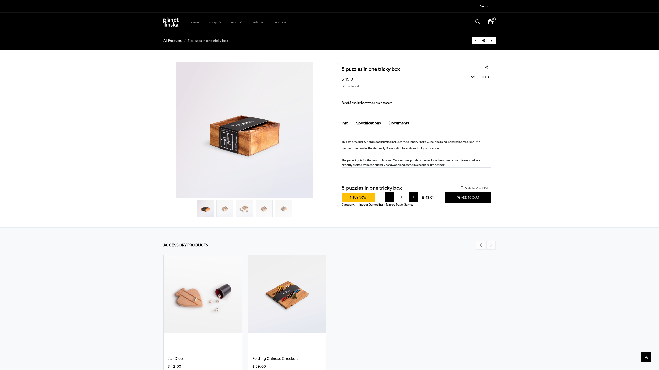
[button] (477, 22)
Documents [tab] (399, 123)
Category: (348, 204)
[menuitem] (194, 22)
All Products (172, 41)
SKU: (474, 77)
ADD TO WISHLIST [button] (476, 188)
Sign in (485, 6)
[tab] (345, 124)
